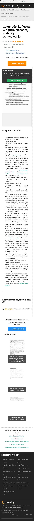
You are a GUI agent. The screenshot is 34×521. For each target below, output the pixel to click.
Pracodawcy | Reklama (17, 510)
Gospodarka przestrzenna (16, 444)
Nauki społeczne (8, 486)
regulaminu (28, 505)
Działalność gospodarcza (12, 441)
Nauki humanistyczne (24, 471)
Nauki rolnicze (21, 483)
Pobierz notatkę (18, 63)
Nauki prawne (7, 483)
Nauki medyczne (22, 477)
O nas (26, 510)
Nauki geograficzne (9, 471)
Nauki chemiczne (22, 459)
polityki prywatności (7, 507)
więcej (24, 1)
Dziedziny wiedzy (10, 454)
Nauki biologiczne (8, 459)
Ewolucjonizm (24, 441)
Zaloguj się (9, 309)
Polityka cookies (17, 507)
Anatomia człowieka (16, 439)
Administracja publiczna (16, 436)
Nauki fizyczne (21, 468)
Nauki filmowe (21, 465)
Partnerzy (5, 512)
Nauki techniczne (22, 486)
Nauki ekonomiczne (9, 465)
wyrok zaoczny (16, 155)
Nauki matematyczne (10, 477)
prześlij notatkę (17, 329)
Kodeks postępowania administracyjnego (17, 447)
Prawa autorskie (6, 510)
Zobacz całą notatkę (17, 80)
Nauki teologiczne (8, 491)
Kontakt (10, 512)
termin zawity (14, 238)
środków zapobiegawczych (16, 173)
